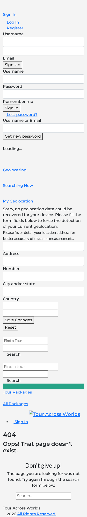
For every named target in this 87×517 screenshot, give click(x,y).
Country (11, 299)
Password (12, 86)
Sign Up (12, 64)
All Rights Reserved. (36, 514)
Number (11, 268)
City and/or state (19, 283)
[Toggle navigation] (9, 414)
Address (11, 253)
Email (8, 58)
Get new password (23, 136)
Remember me (18, 101)
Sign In (11, 108)
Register (14, 28)
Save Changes (18, 320)
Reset (10, 327)
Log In (12, 22)
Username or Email (22, 120)
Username (13, 34)
